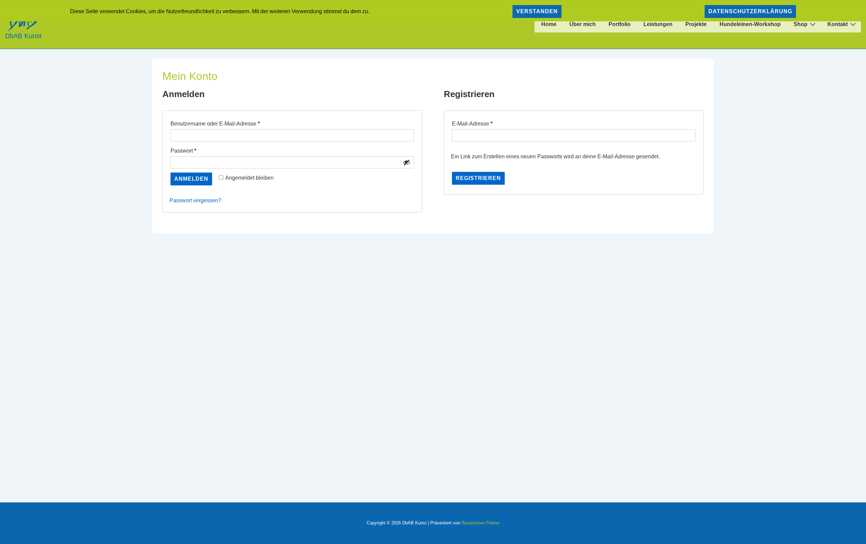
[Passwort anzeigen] (406, 162)
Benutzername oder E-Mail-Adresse (228, 123)
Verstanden (537, 11)
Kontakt (837, 24)
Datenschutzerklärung (750, 11)
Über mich (582, 24)
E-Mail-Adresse (486, 123)
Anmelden (191, 179)
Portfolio (620, 24)
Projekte (696, 24)
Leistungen (658, 24)
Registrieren (478, 178)
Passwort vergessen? (195, 200)
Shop (800, 24)
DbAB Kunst (23, 36)
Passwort (197, 151)
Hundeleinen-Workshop (750, 24)
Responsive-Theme (480, 522)
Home (548, 24)
